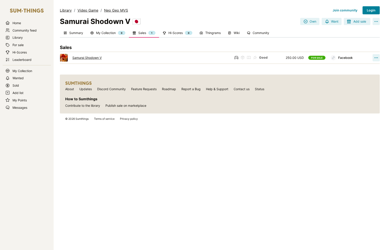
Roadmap (169, 89)
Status (259, 89)
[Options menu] (376, 21)
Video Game (88, 10)
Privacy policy (129, 118)
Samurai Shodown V (87, 58)
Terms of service (104, 118)
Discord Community (111, 89)
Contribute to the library (82, 105)
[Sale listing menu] (376, 57)
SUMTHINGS (78, 83)
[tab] (73, 33)
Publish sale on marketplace (125, 105)
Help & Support (217, 89)
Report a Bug (191, 89)
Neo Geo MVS (116, 10)
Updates (85, 89)
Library (66, 10)
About (69, 89)
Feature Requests (144, 89)
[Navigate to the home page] (27, 10)
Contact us (242, 89)
